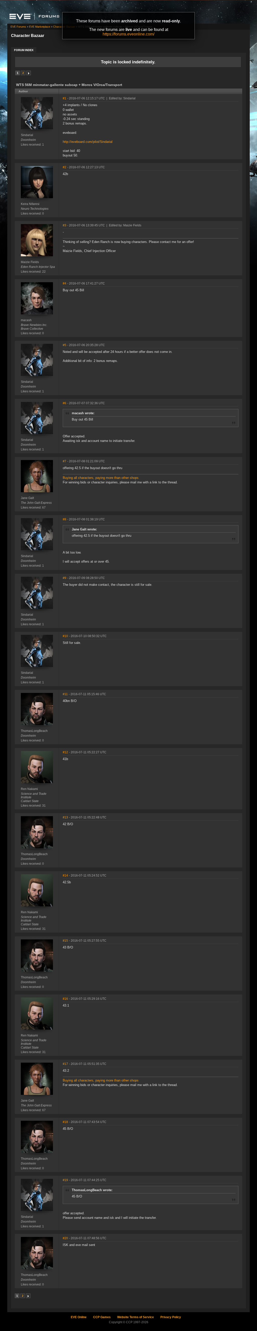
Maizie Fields (30, 262)
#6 (64, 403)
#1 (64, 98)
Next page (29, 73)
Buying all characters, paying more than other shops (101, 478)
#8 (64, 519)
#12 (65, 752)
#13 (65, 817)
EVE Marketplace (39, 26)
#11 (65, 694)
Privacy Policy (170, 1317)
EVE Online (79, 1317)
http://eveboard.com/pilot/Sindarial (87, 142)
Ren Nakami (29, 789)
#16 (65, 999)
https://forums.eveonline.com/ (128, 34)
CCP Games (102, 1317)
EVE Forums (18, 26)
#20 (65, 1238)
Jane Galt (27, 498)
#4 (64, 283)
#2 (64, 167)
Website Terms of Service (135, 1317)
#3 (64, 225)
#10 (65, 636)
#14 (65, 875)
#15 (65, 940)
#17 (65, 1064)
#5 (64, 345)
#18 (65, 1122)
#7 (64, 461)
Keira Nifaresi (30, 204)
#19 (65, 1180)
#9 (64, 578)
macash (26, 320)
